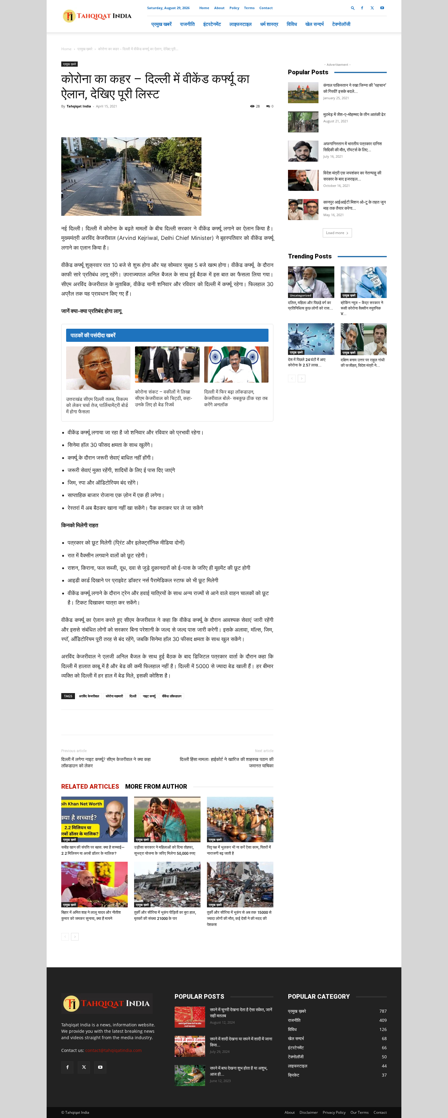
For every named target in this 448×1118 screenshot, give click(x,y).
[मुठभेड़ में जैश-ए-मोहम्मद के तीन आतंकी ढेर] (303, 121)
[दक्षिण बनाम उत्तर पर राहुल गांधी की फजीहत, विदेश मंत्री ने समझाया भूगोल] (364, 339)
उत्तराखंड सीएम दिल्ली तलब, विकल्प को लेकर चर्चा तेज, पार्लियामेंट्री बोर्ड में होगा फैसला (97, 405)
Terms (249, 7)
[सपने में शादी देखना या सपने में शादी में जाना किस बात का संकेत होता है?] (190, 1046)
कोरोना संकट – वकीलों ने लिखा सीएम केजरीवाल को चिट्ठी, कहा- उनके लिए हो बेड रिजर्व (163, 398)
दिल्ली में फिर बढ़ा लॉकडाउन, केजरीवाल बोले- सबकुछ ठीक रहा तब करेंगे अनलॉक (236, 398)
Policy (234, 7)
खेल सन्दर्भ (314, 24)
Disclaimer (309, 1112)
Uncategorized (300, 295)
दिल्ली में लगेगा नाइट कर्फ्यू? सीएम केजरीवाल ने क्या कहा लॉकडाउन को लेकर (106, 763)
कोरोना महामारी (114, 696)
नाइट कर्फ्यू (149, 696)
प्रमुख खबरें (161, 24)
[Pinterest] (159, 120)
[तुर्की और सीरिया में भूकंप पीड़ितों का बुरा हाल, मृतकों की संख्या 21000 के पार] (167, 884)
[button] (352, 7)
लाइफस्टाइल (240, 24)
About (219, 7)
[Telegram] (145, 120)
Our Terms (359, 1112)
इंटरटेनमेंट (212, 24)
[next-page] (75, 937)
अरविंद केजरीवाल (89, 696)
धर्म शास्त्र (269, 24)
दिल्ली (133, 696)
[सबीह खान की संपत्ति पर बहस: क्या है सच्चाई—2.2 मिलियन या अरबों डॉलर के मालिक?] (94, 819)
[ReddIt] (173, 120)
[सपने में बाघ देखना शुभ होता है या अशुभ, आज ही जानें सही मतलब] (190, 1075)
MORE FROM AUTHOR (156, 786)
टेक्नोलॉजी (341, 24)
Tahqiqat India (79, 106)
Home (204, 7)
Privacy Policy (334, 1112)
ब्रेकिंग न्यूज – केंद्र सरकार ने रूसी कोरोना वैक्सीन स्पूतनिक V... (362, 308)
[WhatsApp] (131, 120)
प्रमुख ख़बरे (84, 48)
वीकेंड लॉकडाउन (171, 696)
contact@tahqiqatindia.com (113, 1050)
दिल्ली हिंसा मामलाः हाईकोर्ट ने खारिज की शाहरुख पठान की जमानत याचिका (226, 763)
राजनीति (187, 24)
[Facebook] (362, 8)
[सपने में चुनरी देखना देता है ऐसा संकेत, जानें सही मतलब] (190, 1017)
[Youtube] (382, 8)
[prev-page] (65, 937)
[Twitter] (372, 8)
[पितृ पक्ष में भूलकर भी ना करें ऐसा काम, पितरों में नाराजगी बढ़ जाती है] (240, 819)
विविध (292, 24)
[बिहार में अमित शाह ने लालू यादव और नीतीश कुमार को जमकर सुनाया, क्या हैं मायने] (94, 884)
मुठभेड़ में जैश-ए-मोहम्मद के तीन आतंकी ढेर (354, 114)
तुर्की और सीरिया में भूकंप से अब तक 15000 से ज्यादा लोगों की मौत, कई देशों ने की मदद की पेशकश (239, 918)
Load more (335, 232)
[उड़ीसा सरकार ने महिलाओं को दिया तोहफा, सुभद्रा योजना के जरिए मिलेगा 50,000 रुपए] (167, 819)
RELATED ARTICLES (90, 786)
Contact (266, 7)
